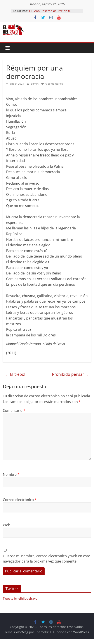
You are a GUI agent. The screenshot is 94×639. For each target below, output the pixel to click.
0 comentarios (54, 83)
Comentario (14, 410)
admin (35, 83)
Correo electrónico (20, 499)
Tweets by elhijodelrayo (20, 598)
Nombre (11, 474)
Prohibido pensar (70, 374)
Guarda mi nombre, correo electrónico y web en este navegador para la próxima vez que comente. (46, 559)
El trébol (15, 374)
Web (6, 525)
